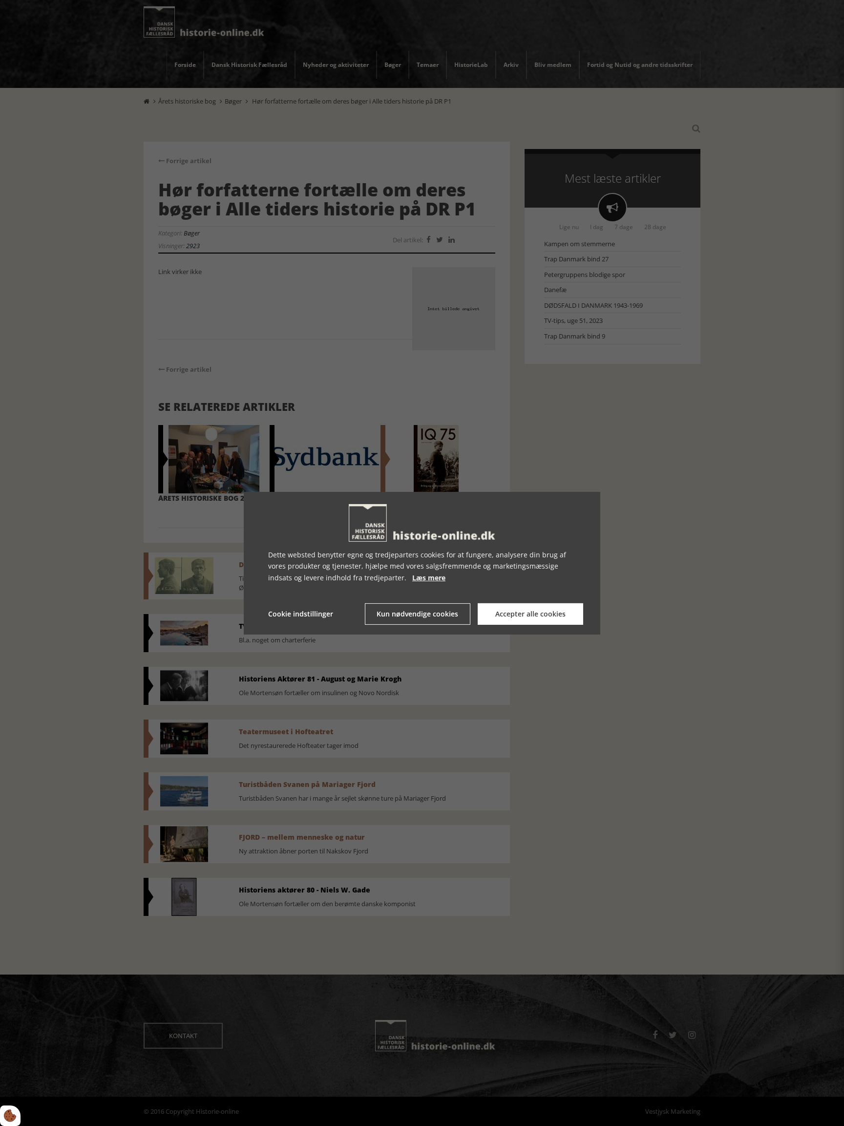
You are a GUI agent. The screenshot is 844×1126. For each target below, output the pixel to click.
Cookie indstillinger (300, 613)
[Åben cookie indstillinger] (10, 1115)
